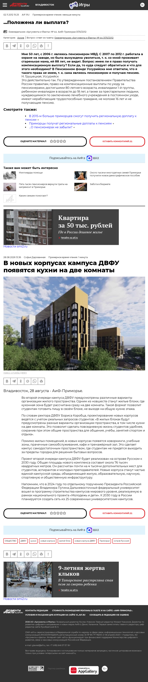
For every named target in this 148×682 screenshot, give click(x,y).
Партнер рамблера (56, 668)
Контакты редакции (36, 610)
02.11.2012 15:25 (11, 14)
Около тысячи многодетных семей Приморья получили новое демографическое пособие (115, 174)
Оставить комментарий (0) (117, 141)
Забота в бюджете (100, 184)
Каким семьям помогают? (33, 195)
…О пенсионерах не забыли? (50, 127)
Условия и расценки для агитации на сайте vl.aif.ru (55, 615)
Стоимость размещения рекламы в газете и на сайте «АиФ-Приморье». (92, 610)
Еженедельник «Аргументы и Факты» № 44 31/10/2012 (84, 37)
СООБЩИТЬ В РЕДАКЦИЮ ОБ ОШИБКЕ (109, 615)
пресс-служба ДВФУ (15, 372)
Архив (20, 37)
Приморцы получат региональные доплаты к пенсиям (70, 123)
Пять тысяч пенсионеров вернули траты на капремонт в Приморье (43, 185)
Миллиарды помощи (31, 172)
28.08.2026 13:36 (12, 257)
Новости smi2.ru (15, 246)
